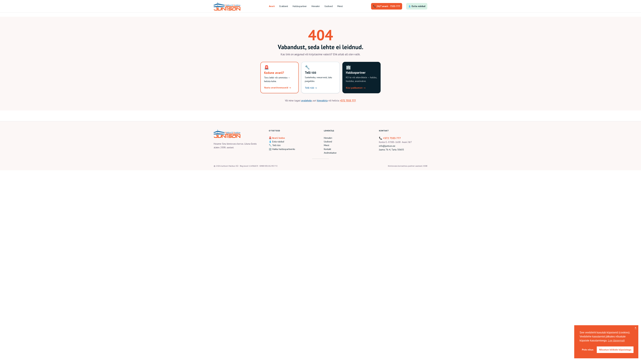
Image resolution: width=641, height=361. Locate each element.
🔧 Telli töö (275, 145)
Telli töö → (311, 87)
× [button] (635, 328)
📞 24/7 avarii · (386, 6)
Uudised (328, 141)
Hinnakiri (328, 137)
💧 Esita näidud (416, 6)
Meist (326, 145)
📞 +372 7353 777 (390, 138)
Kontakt (327, 149)
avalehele (306, 100)
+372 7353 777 (348, 100)
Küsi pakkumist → (356, 87)
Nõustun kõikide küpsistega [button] (615, 349)
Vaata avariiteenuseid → (277, 87)
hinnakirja (322, 100)
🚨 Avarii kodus (277, 137)
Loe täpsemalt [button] (616, 340)
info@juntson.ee (387, 145)
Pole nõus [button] (587, 349)
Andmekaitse (330, 152)
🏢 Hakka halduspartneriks (282, 149)
